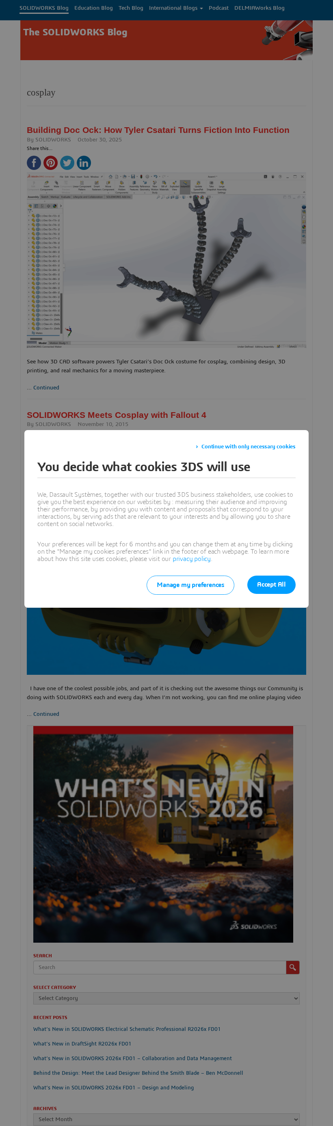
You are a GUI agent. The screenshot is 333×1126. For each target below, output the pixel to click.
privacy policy (192, 559)
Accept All (271, 584)
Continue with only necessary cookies (248, 447)
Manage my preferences (190, 585)
